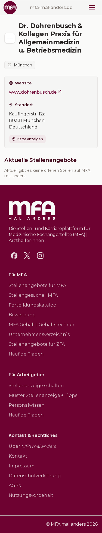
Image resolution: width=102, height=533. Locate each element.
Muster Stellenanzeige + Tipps (43, 395)
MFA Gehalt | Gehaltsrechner (42, 324)
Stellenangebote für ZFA (37, 344)
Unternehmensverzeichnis (39, 334)
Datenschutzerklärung (35, 475)
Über (32, 446)
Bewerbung (22, 314)
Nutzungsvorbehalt (31, 495)
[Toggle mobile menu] (91, 7)
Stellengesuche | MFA (33, 295)
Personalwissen (27, 405)
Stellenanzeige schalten (36, 385)
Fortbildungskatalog (33, 305)
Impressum (22, 465)
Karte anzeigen (30, 139)
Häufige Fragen (26, 354)
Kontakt (18, 456)
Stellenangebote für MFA (37, 285)
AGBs (15, 485)
